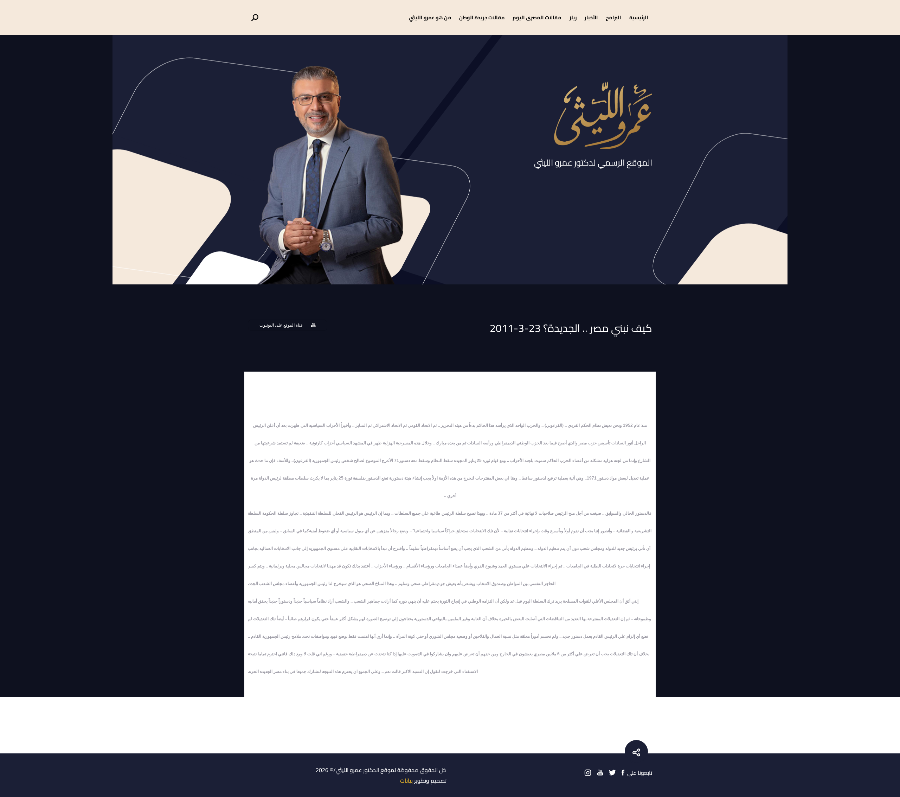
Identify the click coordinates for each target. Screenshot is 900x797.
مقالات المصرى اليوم (537, 17)
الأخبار (591, 17)
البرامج (613, 17)
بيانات (406, 780)
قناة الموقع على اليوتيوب (281, 325)
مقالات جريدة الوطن (482, 17)
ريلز (573, 17)
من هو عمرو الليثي (430, 17)
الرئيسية (638, 17)
